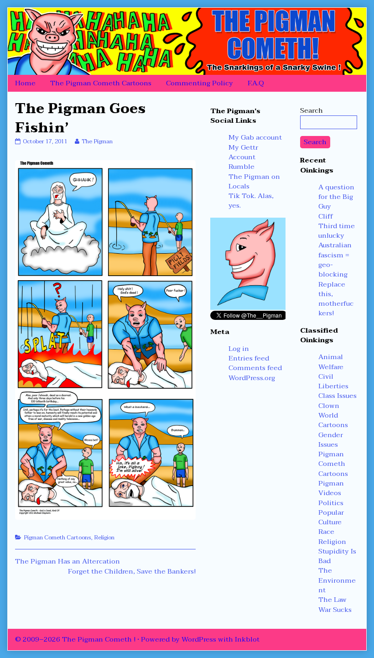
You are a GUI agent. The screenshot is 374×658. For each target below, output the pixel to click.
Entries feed (249, 358)
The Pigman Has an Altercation (67, 561)
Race (326, 532)
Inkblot (247, 639)
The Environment (337, 580)
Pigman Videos (331, 488)
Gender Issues (330, 439)
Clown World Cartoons (333, 415)
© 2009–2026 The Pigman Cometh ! (75, 639)
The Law (332, 600)
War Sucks (335, 610)
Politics (330, 503)
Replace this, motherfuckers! (335, 298)
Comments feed (255, 368)
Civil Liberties (333, 381)
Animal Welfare (330, 361)
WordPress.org (252, 378)
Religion (104, 538)
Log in (239, 349)
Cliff (325, 216)
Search (311, 110)
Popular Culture (331, 517)
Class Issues (337, 396)
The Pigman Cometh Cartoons (100, 83)
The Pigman (97, 141)
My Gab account (255, 137)
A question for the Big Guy (336, 197)
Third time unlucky (336, 230)
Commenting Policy (199, 83)
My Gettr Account (243, 152)
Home (25, 83)
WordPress (199, 639)
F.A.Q (256, 83)
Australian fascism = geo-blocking (335, 259)
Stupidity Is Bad (337, 556)
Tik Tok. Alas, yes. (251, 200)
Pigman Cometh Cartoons (57, 538)
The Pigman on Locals (254, 181)
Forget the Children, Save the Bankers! (132, 571)
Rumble (242, 166)
